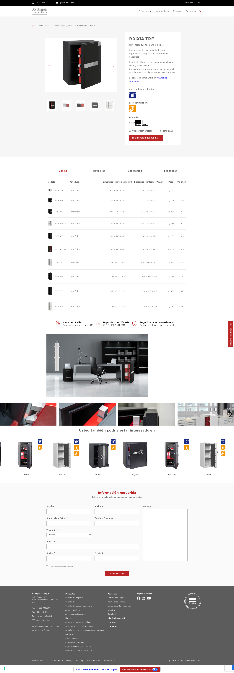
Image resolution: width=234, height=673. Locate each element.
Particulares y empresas (117, 598)
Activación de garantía (116, 602)
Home (41, 26)
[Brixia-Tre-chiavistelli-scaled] (28, 425)
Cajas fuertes (70, 602)
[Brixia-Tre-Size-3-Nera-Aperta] (81, 65)
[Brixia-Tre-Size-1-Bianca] (51, 190)
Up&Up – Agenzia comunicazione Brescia (186, 660)
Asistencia (112, 594)
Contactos (191, 11)
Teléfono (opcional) (104, 518)
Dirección (51, 541)
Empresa (177, 11)
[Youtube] (149, 598)
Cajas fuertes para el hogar (75, 26)
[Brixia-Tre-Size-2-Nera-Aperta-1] (51, 200)
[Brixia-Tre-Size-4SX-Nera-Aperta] (51, 249)
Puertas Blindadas (72, 638)
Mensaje (148, 506)
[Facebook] (138, 598)
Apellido (100, 506)
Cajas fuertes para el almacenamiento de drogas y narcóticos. (84, 632)
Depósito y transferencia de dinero (78, 650)
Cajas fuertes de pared (74, 598)
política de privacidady (66, 566)
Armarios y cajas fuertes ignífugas (78, 622)
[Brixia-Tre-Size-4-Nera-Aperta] (51, 236)
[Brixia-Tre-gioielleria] (206, 425)
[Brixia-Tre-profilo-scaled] (87, 425)
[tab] (63, 171)
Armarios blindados (72, 610)
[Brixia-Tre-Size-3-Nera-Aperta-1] (51, 212)
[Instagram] (143, 598)
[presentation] (50, 66)
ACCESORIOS (135, 171)
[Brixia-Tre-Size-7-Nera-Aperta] (51, 291)
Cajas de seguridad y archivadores (78, 646)
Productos (144, 11)
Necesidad (59, 26)
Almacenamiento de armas (75, 614)
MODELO (63, 171)
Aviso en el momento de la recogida (96, 669)
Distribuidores (162, 11)
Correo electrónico (56, 518)
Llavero (68, 618)
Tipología (52, 530)
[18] (4, 668)
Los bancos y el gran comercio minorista (119, 608)
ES (199, 3)
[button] (3, 414)
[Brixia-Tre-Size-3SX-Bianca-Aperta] (51, 223)
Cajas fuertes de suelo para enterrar (79, 606)
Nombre (51, 506)
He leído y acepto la (61, 566)
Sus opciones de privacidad (136, 669)
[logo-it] (39, 11)
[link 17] (200, 11)
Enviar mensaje (117, 573)
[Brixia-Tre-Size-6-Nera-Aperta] (51, 276)
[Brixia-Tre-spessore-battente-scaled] (146, 425)
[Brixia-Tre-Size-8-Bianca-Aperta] (51, 306)
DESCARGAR (171, 171)
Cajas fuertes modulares (74, 642)
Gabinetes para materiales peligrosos (79, 626)
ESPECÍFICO (99, 171)
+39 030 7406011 (42, 608)
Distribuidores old (116, 618)
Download (189, 3)
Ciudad (50, 553)
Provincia (99, 553)
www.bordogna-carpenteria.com (45, 626)
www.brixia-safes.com (41, 630)
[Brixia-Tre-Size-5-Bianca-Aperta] (51, 263)
